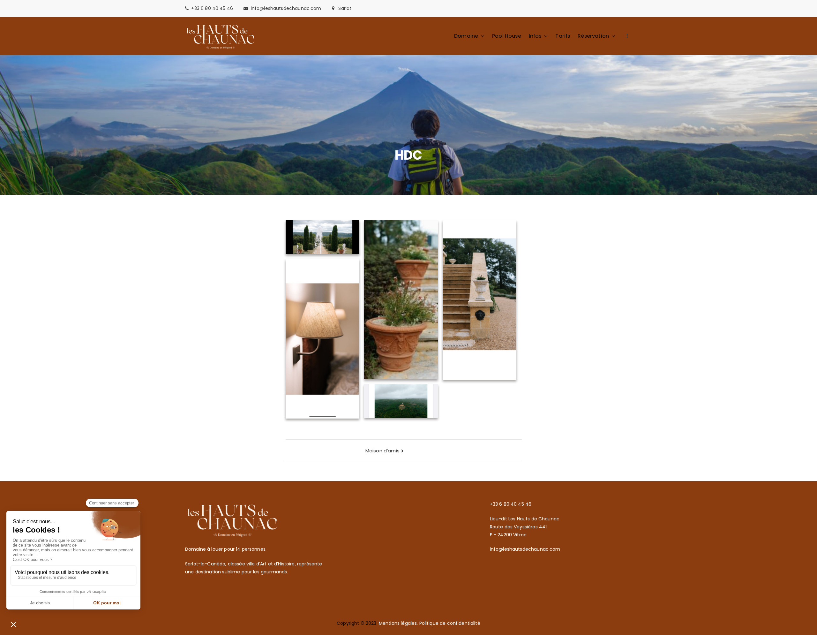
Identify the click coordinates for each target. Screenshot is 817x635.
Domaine (466, 36)
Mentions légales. (399, 623)
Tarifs (562, 36)
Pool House (506, 36)
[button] (481, 36)
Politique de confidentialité (449, 623)
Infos (535, 36)
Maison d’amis (382, 450)
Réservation (593, 36)
